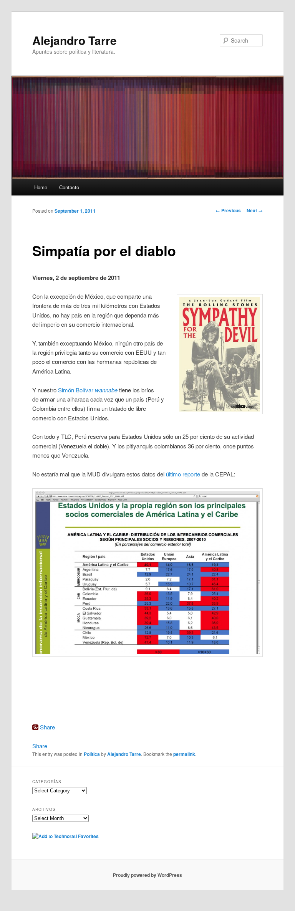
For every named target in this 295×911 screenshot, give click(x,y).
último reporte (183, 474)
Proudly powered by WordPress (147, 874)
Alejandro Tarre (74, 40)
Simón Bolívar (88, 390)
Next (255, 210)
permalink (184, 754)
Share (47, 727)
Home (40, 187)
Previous (228, 210)
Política (92, 754)
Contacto (69, 187)
